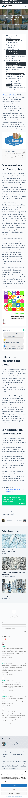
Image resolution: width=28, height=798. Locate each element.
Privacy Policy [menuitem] (6, 2)
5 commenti (17, 24)
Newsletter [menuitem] (14, 0)
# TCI (18, 511)
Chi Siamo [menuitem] (5, 0)
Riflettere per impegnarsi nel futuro (14, 156)
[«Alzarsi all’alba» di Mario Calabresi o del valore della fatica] (14, 586)
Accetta (14, 785)
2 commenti (12, 576)
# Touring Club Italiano (8, 514)
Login (24, 623)
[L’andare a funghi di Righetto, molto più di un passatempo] (14, 563)
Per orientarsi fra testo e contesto (13, 158)
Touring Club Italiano (9, 95)
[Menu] (25, 6)
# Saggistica (11, 511)
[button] (26, 772)
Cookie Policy (8, 796)
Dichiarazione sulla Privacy (17, 796)
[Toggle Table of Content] (23, 151)
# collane (5, 511)
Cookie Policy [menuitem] (17, 2)
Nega (14, 789)
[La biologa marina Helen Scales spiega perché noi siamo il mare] (14, 541)
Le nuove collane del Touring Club (14, 154)
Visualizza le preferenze (14, 793)
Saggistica (10, 24)
